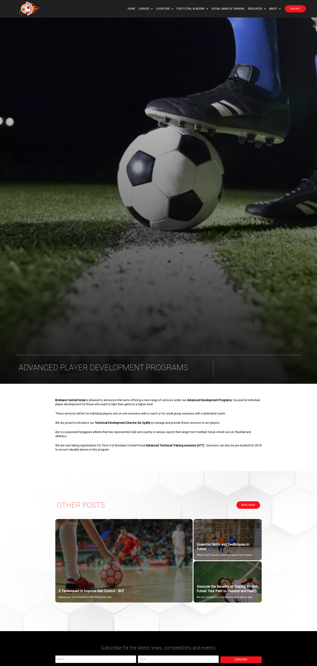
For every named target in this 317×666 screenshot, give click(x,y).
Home (131, 8)
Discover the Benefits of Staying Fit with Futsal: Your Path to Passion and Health (227, 589)
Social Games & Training (228, 8)
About (273, 8)
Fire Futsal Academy (190, 8)
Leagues (143, 8)
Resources (255, 8)
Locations (163, 8)
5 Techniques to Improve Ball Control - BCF (91, 591)
